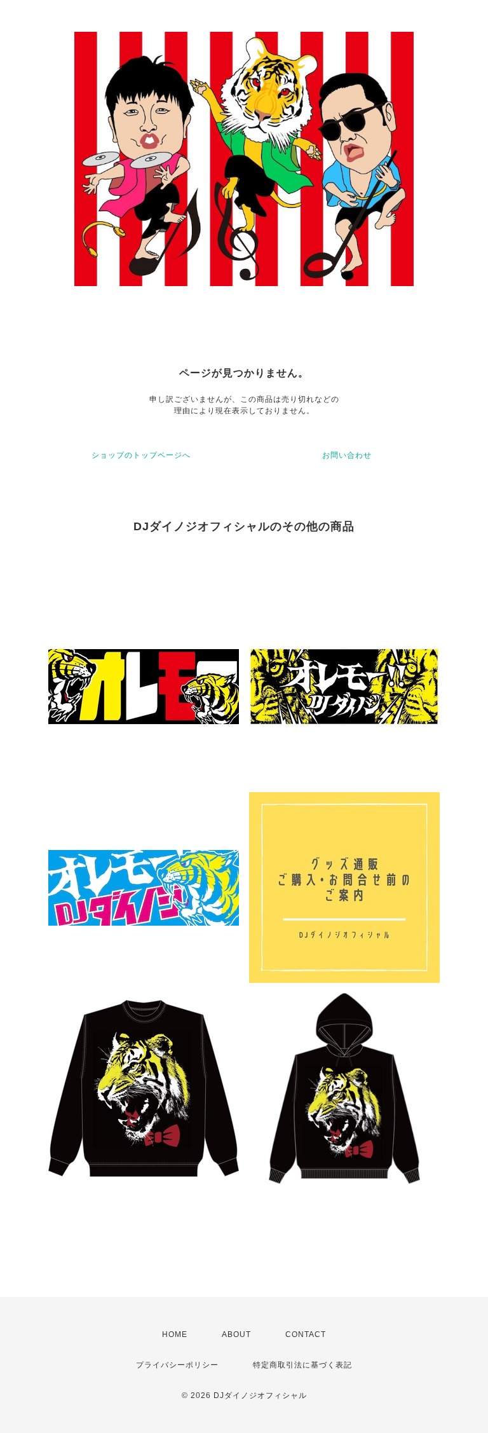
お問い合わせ (347, 455)
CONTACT (305, 1334)
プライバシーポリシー (177, 1365)
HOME (174, 1334)
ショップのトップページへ (141, 455)
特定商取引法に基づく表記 (302, 1365)
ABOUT (236, 1334)
